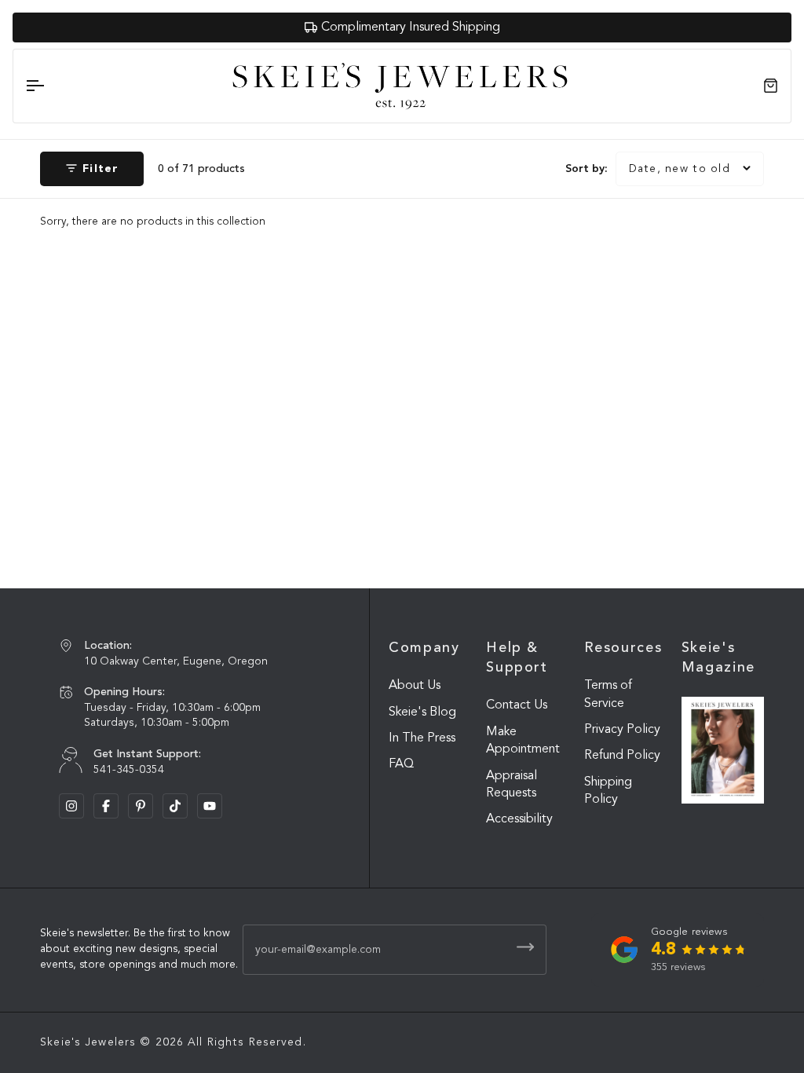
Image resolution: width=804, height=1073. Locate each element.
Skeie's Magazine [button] (718, 658)
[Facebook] (106, 805)
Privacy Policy (622, 729)
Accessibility (519, 819)
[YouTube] (209, 805)
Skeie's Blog (422, 712)
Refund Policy (622, 755)
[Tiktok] (175, 805)
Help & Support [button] (516, 658)
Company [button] (424, 648)
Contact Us (516, 705)
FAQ (401, 764)
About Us (414, 685)
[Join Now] (525, 947)
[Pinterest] (140, 805)
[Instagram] (71, 805)
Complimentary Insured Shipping (410, 27)
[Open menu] (48, 86)
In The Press (422, 738)
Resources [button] (623, 648)
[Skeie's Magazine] (723, 750)
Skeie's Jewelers (88, 1042)
